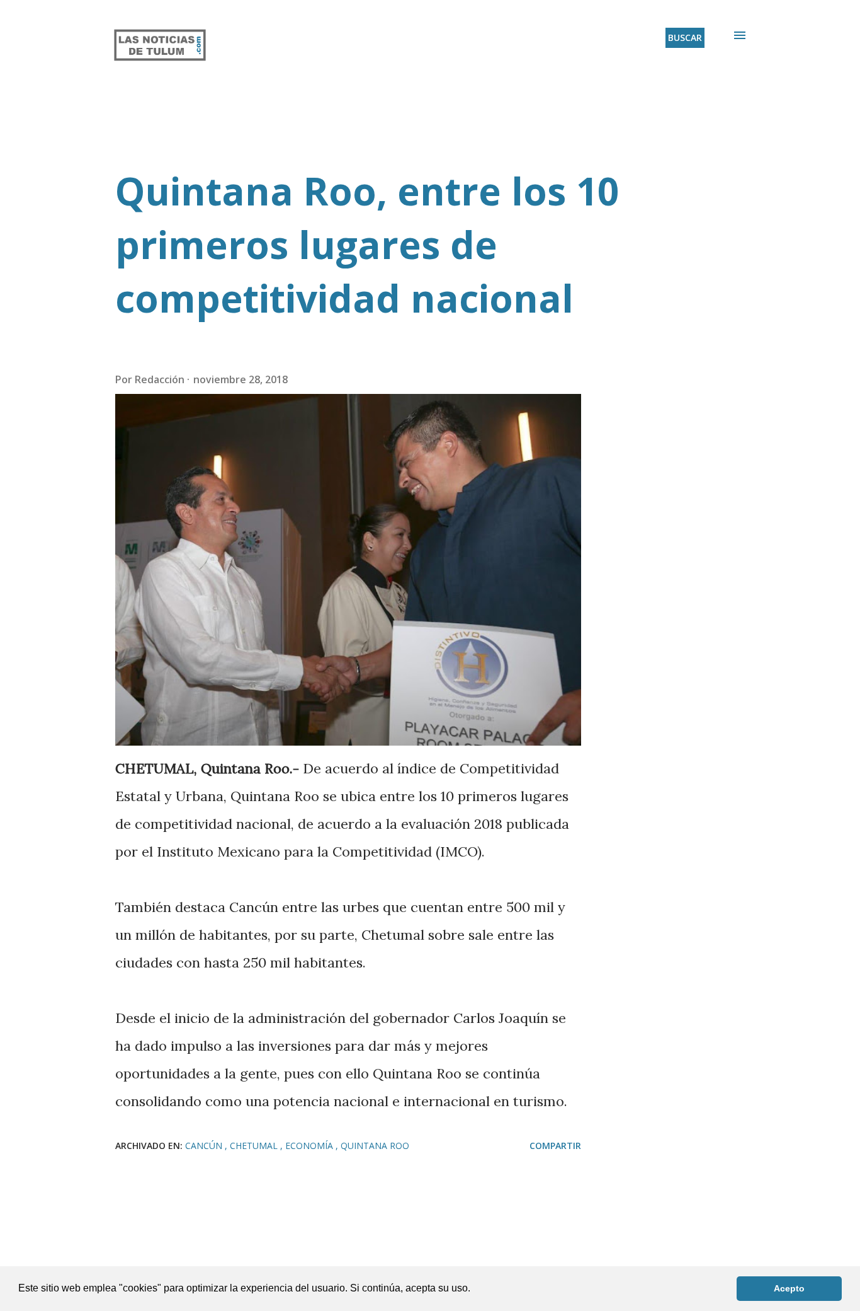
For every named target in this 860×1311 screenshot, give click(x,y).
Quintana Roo (375, 1146)
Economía (310, 1146)
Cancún (205, 1146)
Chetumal (255, 1146)
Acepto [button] (789, 1288)
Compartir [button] (555, 1146)
